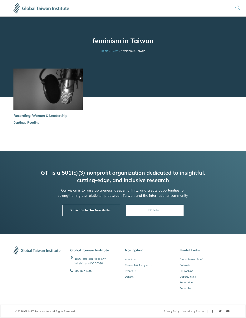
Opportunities (188, 276)
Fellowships (186, 270)
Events (129, 270)
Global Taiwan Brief (191, 259)
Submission (186, 282)
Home (104, 51)
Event (114, 51)
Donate (129, 276)
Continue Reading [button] (26, 122)
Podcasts (185, 265)
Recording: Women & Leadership (40, 115)
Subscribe (185, 288)
